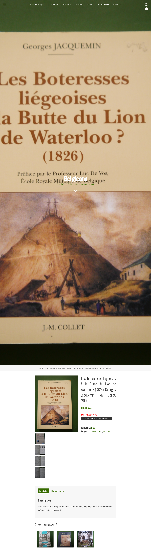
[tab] (43, 491)
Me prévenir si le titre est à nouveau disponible (96, 419)
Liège (100, 431)
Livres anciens (66, 5)
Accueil (41, 368)
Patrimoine (79, 5)
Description (43, 490)
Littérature (54, 5)
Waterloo (106, 431)
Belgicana (76, 178)
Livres (46, 368)
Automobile (90, 5)
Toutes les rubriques (37, 5)
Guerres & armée (103, 5)
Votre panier (117, 5)
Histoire (94, 431)
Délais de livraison (57, 490)
